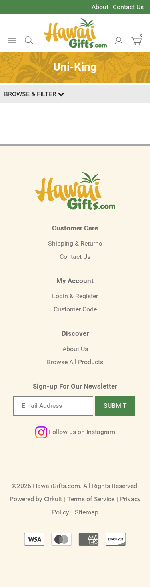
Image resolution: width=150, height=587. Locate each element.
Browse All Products (75, 362)
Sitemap (86, 512)
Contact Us (128, 7)
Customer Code (75, 309)
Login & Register (75, 296)
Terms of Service (90, 499)
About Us (75, 349)
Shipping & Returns (75, 243)
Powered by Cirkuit (36, 499)
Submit (115, 405)
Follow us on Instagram (81, 432)
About (100, 7)
